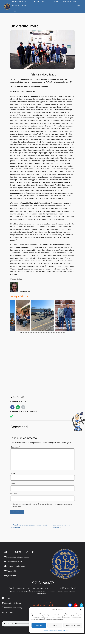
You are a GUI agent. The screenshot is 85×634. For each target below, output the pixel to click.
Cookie (46, 630)
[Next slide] (73, 315)
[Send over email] (18, 407)
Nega (55, 625)
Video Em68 (11, 571)
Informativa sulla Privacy (13, 607)
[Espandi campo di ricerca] (15, 11)
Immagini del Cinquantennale (17, 557)
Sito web (13, 494)
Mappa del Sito (7, 612)
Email (13, 483)
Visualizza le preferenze (73, 625)
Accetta (39, 625)
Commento (15, 447)
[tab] (20, 332)
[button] (81, 610)
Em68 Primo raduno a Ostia (16, 566)
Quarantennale (11, 575)
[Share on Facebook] (12, 407)
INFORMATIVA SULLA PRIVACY (58, 630)
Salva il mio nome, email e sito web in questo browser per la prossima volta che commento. (42, 505)
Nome (13, 473)
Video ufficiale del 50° (14, 561)
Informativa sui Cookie (12, 603)
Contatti (7, 598)
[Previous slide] (12, 315)
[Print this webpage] (23, 407)
